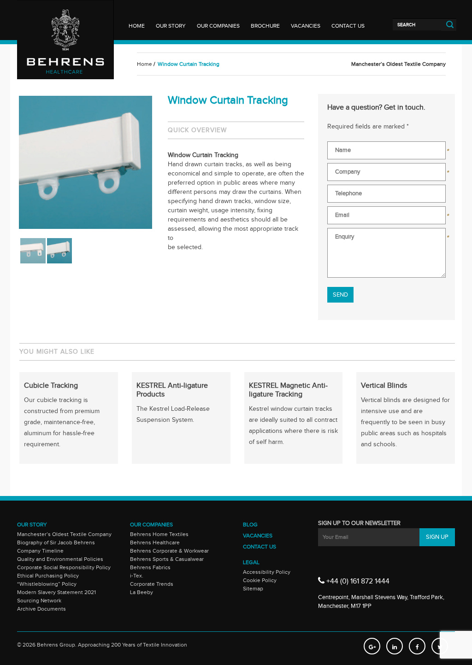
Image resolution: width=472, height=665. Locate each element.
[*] (386, 152)
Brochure (265, 26)
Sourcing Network (39, 600)
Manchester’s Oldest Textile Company (64, 534)
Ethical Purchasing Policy (48, 575)
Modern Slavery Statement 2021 (56, 592)
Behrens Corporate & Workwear (169, 551)
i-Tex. (136, 575)
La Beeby (141, 592)
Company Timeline (40, 551)
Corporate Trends (151, 584)
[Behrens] (65, 18)
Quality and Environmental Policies (60, 559)
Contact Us (348, 26)
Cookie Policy (260, 580)
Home (137, 26)
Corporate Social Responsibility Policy (64, 567)
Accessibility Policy (266, 572)
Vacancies (305, 26)
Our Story (171, 26)
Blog (250, 524)
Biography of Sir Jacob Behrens (56, 542)
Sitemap (253, 588)
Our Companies (218, 26)
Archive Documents (41, 609)
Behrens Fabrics (150, 567)
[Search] (417, 24)
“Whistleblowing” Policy (47, 584)
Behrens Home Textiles (159, 534)
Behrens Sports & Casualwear (167, 559)
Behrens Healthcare (155, 542)
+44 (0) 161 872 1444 (356, 581)
